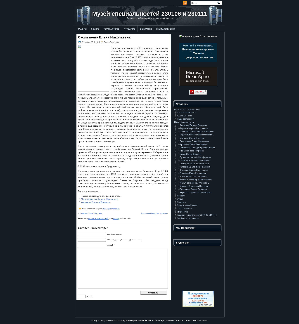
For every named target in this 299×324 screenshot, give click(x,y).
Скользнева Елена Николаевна (194, 141)
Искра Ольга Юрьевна (190, 153)
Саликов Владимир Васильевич (195, 160)
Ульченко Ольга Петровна (91, 213)
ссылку (116, 218)
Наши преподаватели (110, 209)
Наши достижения (165, 29)
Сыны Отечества (185, 208)
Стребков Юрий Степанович (193, 173)
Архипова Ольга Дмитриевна (154, 213)
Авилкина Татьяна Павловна (95, 202)
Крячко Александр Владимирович (196, 179)
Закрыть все (193, 109)
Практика (181, 202)
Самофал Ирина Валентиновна (194, 163)
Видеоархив (146, 29)
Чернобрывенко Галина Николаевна (99, 199)
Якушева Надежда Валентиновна (195, 192)
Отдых (180, 198)
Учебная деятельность (188, 218)
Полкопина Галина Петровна (193, 189)
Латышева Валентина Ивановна (195, 166)
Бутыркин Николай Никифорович (195, 157)
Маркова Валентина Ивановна (194, 185)
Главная (82, 29)
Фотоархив (129, 29)
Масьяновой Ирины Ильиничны (194, 182)
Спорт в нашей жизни (187, 205)
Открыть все (180, 109)
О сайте (95, 29)
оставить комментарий (98, 218)
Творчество (182, 211)
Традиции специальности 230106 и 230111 (197, 214)
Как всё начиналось (186, 112)
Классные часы (184, 115)
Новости (181, 195)
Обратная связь (111, 29)
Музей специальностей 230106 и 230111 (149, 13)
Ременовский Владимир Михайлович (197, 147)
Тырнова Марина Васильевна (194, 128)
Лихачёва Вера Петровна (192, 150)
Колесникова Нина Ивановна (193, 176)
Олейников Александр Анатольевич (197, 131)
